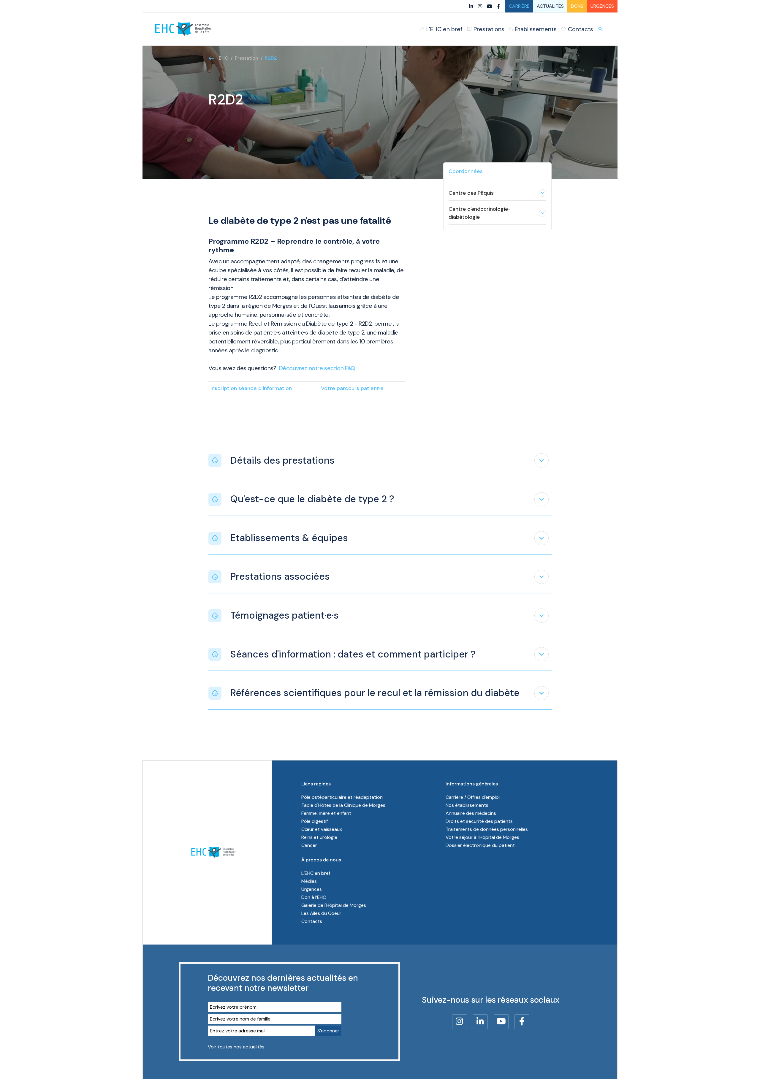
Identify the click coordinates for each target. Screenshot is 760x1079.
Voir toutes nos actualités (236, 1047)
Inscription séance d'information (251, 388)
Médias (309, 881)
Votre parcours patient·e (352, 388)
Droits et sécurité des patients (479, 821)
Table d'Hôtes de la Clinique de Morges (343, 805)
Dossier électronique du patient (480, 845)
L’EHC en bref (315, 873)
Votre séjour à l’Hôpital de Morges (482, 837)
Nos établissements (467, 805)
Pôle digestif (314, 821)
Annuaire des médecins (471, 813)
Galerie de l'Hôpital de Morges (333, 905)
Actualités (550, 6)
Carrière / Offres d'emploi (473, 797)
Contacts (311, 921)
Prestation (246, 58)
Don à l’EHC (313, 897)
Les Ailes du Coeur (321, 913)
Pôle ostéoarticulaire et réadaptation (342, 797)
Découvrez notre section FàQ (317, 368)
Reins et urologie (319, 837)
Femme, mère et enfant (326, 813)
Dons (577, 6)
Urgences (602, 6)
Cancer (309, 845)
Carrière (519, 6)
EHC (223, 58)
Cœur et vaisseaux (321, 829)
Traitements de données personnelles (487, 829)
